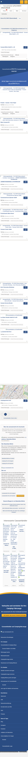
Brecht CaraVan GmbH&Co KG (14, 581)
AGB (2, 699)
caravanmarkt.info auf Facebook (8, 495)
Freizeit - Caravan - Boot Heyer (8, 102)
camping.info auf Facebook (7, 463)
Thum (19, 18)
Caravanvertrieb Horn (6, 331)
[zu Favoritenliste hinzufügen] (1, 33)
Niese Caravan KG (5, 122)
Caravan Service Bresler (7, 303)
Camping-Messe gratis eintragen (8, 677)
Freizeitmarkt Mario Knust (7, 213)
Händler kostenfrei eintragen (7, 670)
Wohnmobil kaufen (5, 655)
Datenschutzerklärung (6, 703)
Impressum (3, 696)
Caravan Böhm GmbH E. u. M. (8, 47)
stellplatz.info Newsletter (7, 732)
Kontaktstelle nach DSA (6, 706)
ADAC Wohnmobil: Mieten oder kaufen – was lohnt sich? (13, 508)
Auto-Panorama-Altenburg (7, 287)
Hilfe (2, 710)
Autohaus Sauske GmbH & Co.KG (9, 317)
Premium (3, 714)
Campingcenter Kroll (6, 400)
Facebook (3, 728)
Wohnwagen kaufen (5, 652)
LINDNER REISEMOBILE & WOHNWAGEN (10, 181)
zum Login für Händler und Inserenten (9, 688)
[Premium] (25, 522)
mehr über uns (21, 495)
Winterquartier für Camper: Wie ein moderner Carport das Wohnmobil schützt (13, 505)
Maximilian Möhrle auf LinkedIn (8, 458)
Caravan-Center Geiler (6, 229)
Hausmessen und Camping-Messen (9, 663)
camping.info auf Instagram (7, 460)
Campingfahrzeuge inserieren (7, 674)
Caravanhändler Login (7, 746)
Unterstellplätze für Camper (7, 736)
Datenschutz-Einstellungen (7, 637)
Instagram (3, 725)
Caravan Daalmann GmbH (6, 544)
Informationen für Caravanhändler (8, 681)
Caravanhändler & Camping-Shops (9, 645)
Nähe (17, 10)
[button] (2, 414)
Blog (2, 721)
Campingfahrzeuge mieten (7, 659)
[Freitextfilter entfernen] (21, 2)
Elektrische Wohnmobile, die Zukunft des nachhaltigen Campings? (14, 511)
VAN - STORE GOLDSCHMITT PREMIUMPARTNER (14, 548)
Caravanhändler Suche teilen (10, 418)
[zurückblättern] (3, 39)
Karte (10, 10)
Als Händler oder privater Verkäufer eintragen (14, 615)
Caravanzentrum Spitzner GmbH (9, 197)
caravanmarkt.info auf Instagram (8, 493)
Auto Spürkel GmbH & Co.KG (6, 571)
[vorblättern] (24, 39)
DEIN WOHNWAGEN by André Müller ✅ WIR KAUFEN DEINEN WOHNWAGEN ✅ (22, 581)
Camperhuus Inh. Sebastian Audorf (21, 530)
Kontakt (4, 684)
